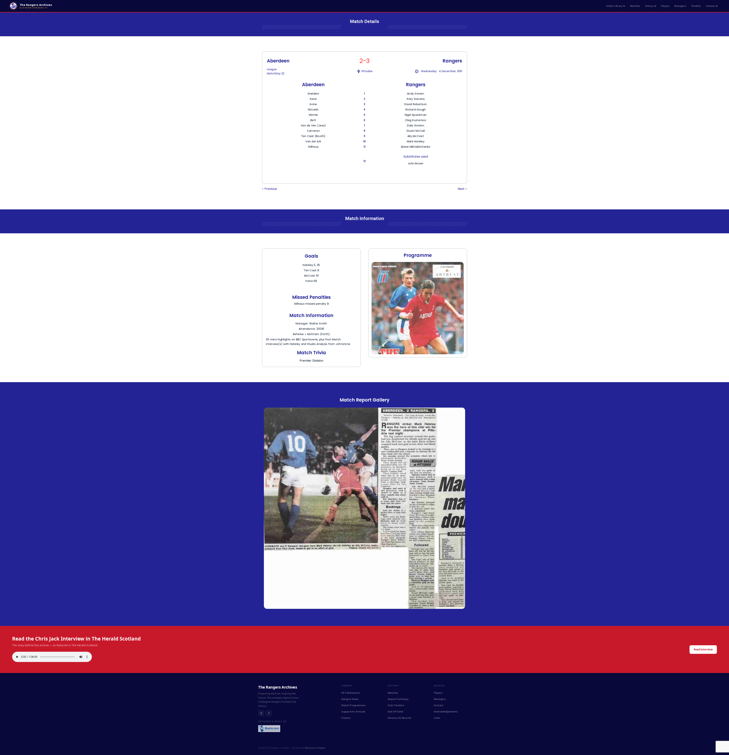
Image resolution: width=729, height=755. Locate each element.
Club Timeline (396, 705)
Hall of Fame (395, 711)
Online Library (614, 6)
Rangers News (350, 699)
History (649, 6)
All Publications (350, 692)
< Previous (269, 189)
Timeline (696, 6)
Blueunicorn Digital (315, 747)
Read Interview (703, 649)
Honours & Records (400, 717)
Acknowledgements (446, 711)
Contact (710, 6)
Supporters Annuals (353, 711)
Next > (462, 189)
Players (665, 6)
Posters (346, 717)
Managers (680, 6)
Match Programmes (353, 705)
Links (437, 717)
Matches (635, 6)
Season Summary (398, 699)
